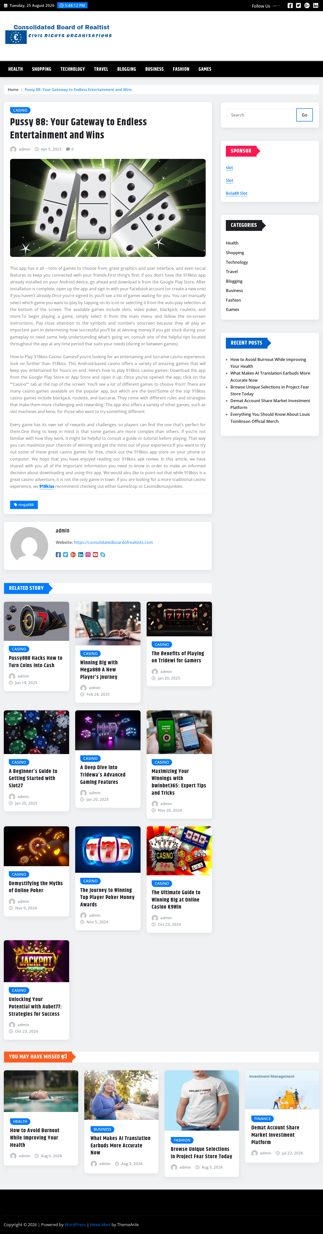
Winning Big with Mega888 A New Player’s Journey (99, 670)
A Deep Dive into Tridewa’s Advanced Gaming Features (103, 774)
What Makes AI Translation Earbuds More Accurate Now (121, 1145)
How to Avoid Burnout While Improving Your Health (35, 1137)
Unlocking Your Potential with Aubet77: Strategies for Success (35, 1006)
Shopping (41, 69)
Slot (229, 180)
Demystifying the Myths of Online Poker (36, 887)
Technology (73, 69)
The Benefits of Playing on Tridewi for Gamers (178, 657)
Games (205, 69)
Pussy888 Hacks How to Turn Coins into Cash (36, 662)
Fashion (181, 69)
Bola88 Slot (236, 193)
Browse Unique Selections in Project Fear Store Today (201, 1153)
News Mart (100, 1224)
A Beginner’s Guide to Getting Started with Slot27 (33, 778)
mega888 (26, 504)
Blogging (126, 69)
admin (24, 149)
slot (229, 167)
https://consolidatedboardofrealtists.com (113, 542)
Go (304, 115)
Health (15, 69)
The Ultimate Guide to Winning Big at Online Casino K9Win (176, 899)
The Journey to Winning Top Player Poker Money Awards (107, 897)
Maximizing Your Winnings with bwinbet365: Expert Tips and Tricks (179, 782)
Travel (101, 69)
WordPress (75, 1224)
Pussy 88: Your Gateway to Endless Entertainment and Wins (78, 89)
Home (13, 89)
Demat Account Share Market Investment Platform (275, 1135)
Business (154, 69)
